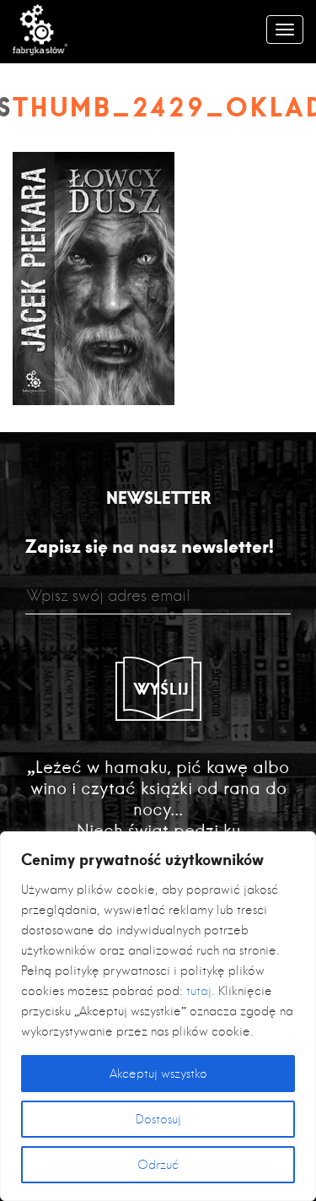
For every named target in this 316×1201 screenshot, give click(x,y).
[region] (158, 1016)
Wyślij (162, 689)
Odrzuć (158, 1164)
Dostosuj (158, 1119)
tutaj (199, 990)
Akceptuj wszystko (158, 1073)
